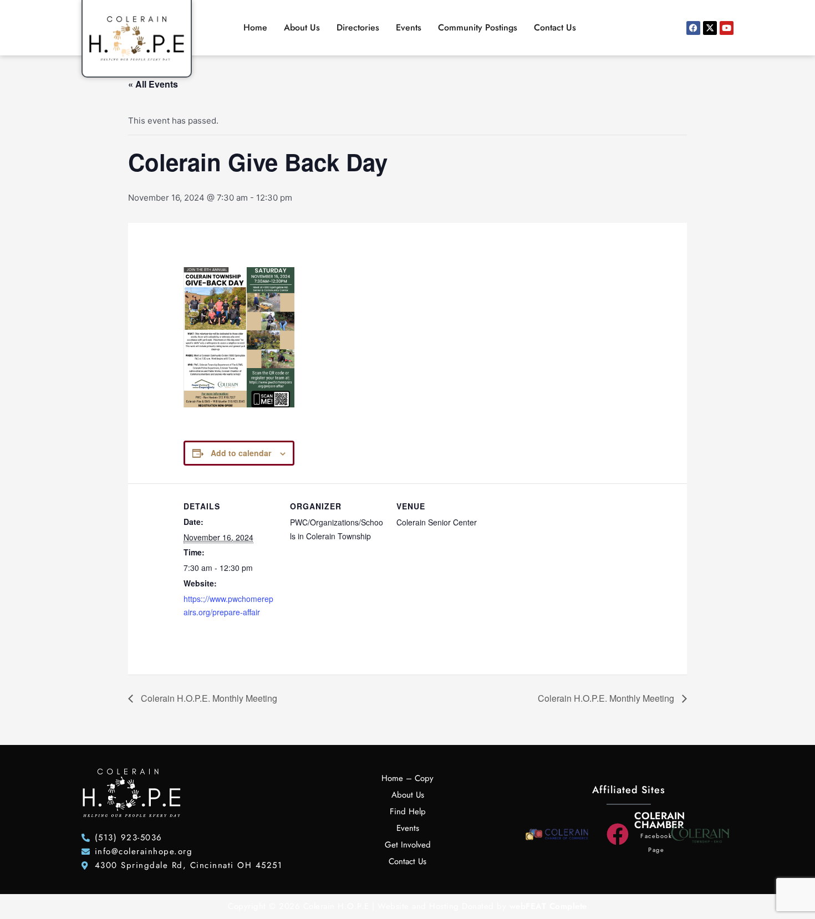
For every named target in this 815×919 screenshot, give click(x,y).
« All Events (153, 84)
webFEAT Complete (548, 906)
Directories (358, 27)
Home (255, 27)
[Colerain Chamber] (618, 834)
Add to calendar (241, 452)
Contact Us (555, 27)
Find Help (408, 811)
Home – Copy (407, 778)
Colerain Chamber (659, 820)
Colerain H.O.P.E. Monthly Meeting (208, 698)
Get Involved (408, 845)
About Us (302, 27)
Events (408, 27)
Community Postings (477, 27)
